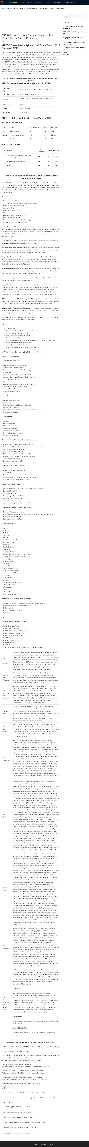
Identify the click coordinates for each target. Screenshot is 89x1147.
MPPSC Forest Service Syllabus (12, 1089)
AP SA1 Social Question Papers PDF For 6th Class (74, 48)
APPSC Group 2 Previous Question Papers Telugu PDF (17, 1117)
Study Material (57, 2)
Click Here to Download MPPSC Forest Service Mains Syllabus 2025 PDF (30, 1042)
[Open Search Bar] (86, 2)
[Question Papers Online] (9, 2)
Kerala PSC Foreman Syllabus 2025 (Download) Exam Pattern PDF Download (24, 1093)
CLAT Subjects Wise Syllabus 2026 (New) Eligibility (16, 1133)
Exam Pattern (12, 1087)
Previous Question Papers (35, 2)
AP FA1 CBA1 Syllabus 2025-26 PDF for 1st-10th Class (17, 1107)
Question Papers (69, 2)
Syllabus (47, 2)
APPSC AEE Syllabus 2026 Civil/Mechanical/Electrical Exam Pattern (21, 1128)
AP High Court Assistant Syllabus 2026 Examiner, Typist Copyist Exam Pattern (24, 1122)
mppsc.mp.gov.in (25, 1089)
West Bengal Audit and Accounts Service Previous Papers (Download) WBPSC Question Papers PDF (30, 1098)
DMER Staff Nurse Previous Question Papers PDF (74, 32)
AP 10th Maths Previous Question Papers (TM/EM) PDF (73, 27)
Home (22, 2)
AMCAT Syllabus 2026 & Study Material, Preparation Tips (18, 1112)
